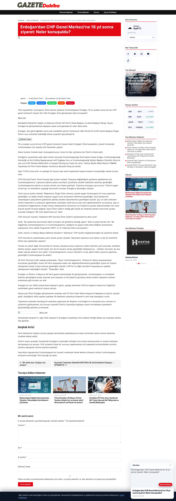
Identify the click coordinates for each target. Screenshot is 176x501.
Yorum (21, 425)
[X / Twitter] (135, 54)
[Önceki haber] (147, 77)
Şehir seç (132, 33)
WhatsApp (51, 103)
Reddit (61, 103)
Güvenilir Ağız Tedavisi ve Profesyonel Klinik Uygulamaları (141, 161)
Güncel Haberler (66, 12)
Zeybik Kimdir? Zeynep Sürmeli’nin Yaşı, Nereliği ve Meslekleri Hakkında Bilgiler (141, 166)
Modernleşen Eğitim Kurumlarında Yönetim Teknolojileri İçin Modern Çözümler (139, 143)
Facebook (41, 103)
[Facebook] (128, 54)
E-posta (22, 457)
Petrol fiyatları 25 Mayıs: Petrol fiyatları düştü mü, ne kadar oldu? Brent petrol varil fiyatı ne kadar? (141, 149)
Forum (96, 12)
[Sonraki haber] (152, 77)
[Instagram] (141, 54)
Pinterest (70, 103)
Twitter (31, 103)
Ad (20, 447)
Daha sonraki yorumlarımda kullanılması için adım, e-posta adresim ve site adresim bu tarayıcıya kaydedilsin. (67, 479)
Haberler (21, 20)
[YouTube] (148, 54)
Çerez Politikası (110, 12)
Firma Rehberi (83, 12)
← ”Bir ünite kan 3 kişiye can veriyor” (32, 363)
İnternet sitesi (24, 466)
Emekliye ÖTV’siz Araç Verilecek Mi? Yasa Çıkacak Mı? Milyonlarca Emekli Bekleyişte (140, 156)
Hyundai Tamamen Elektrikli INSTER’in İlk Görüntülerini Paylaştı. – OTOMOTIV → (84, 363)
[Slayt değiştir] (136, 263)
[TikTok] (128, 60)
